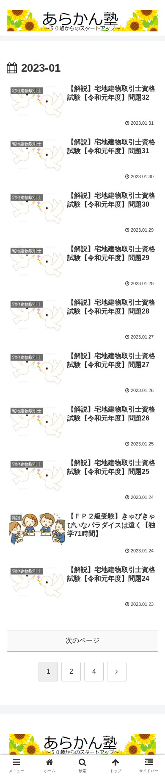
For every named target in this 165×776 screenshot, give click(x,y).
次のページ (82, 640)
